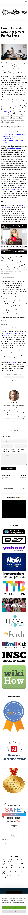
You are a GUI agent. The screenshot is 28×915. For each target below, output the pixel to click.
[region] (14, 904)
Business (4, 25)
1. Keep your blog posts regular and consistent (13, 134)
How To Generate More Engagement (14, 376)
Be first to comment (9, 41)
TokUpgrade (7, 112)
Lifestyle (4, 847)
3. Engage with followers (8, 138)
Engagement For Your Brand (14, 374)
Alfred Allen (14, 402)
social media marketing (13, 148)
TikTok (7, 78)
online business (13, 362)
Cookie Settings (14, 911)
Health (3, 843)
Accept (14, 907)
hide (19, 131)
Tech (3, 850)
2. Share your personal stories (9, 136)
